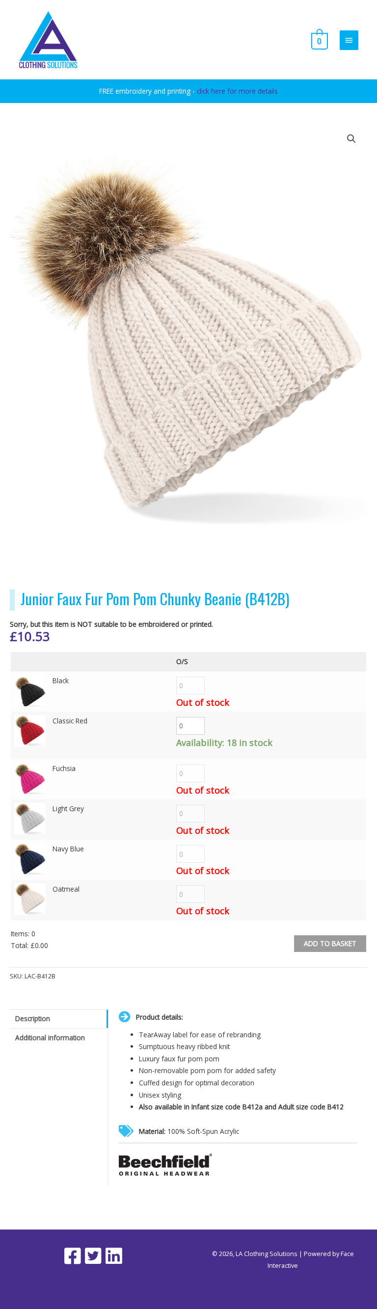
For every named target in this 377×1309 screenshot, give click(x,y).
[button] (351, 139)
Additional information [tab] (50, 1037)
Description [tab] (32, 1018)
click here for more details (237, 91)
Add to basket (330, 943)
